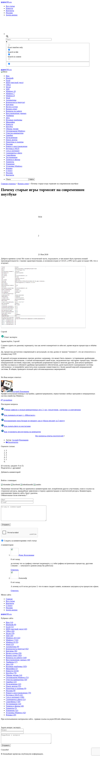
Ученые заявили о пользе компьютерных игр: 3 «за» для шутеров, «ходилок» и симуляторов (42, 410)
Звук (8, 118)
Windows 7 (10, 93)
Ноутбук (9, 126)
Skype (8, 87)
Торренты (10, 162)
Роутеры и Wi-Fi (12, 149)
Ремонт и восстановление (16, 146)
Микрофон (10, 122)
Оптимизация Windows (15, 131)
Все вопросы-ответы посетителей (49, 436)
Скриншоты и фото (14, 153)
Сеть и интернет (13, 151)
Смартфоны (11, 155)
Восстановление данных (16, 113)
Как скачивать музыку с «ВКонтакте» (19, 415)
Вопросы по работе (14, 111)
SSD (8, 89)
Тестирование (11, 157)
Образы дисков (12, 129)
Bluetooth (9, 78)
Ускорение (10, 164)
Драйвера (10, 115)
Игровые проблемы (14, 120)
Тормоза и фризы (13, 160)
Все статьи (10, 6)
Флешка (9, 168)
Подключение (11, 138)
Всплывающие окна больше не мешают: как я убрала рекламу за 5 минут (34, 421)
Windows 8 (10, 96)
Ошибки (9, 135)
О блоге (9, 171)
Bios (7, 76)
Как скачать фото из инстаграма (17, 426)
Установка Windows (14, 166)
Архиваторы (11, 100)
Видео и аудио (12, 107)
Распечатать (13, 442)
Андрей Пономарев (21, 391)
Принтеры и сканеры (15, 142)
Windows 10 (11, 91)
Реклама (9, 13)
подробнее (7, 400)
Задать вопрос (12, 15)
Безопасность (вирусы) (15, 102)
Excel (8, 80)
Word (8, 98)
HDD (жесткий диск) (14, 82)
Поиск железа (11, 140)
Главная (9, 599)
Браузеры (10, 104)
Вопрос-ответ (11, 109)
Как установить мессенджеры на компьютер (22, 432)
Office (8, 85)
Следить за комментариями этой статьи (20, 541)
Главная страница (8, 184)
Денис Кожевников (26, 555)
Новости (9, 8)
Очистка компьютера (14, 133)
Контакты (10, 11)
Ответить (15, 570)
